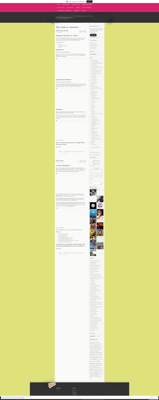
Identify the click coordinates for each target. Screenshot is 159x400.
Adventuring (97, 343)
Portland (101, 367)
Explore (91, 354)
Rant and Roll (93, 301)
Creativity (91, 351)
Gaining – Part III (94, 45)
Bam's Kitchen (93, 263)
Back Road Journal (94, 262)
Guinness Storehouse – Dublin (97, 113)
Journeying (101, 359)
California (95, 347)
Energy (94, 351)
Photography (92, 367)
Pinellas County (97, 367)
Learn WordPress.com (94, 289)
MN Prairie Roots (94, 295)
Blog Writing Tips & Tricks (96, 88)
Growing (92, 357)
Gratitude (100, 355)
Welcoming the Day (62, 30)
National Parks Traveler (95, 296)
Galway (93, 110)
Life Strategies (94, 79)
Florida (93, 355)
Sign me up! (93, 35)
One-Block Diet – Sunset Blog (96, 298)
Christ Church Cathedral (96, 98)
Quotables (78, 7)
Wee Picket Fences (94, 323)
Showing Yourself (94, 44)
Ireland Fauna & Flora (96, 120)
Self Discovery (75, 252)
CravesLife (82, 151)
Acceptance (92, 342)
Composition (94, 74)
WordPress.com (74, 394)
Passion (98, 366)
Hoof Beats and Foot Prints (95, 286)
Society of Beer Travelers (96, 71)
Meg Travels (93, 293)
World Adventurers (94, 329)
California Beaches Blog (95, 268)
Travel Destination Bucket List (96, 318)
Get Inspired (93, 280)
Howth (93, 114)
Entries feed (74, 392)
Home (58, 4)
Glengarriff (93, 111)
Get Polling (93, 281)
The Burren (94, 137)
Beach (93, 345)
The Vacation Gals (94, 314)
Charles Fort (94, 96)
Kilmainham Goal (95, 128)
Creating (98, 349)
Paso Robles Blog (94, 299)
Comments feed (74, 393)
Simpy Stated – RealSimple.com (96, 306)
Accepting (97, 342)
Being (65, 252)
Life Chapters (94, 76)
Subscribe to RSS (51, 385)
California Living (94, 269)
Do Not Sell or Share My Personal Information (97, 399)
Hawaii (91, 359)
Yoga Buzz (92, 330)
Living (74, 151)
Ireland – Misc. (94, 116)
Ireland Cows (94, 117)
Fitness (101, 354)
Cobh (92, 102)
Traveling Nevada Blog (95, 321)
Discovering (60, 160)
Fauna (98, 354)
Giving (97, 355)
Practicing (92, 369)
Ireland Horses (94, 122)
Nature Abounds (70, 7)
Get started (89, 1)
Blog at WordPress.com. (85, 399)
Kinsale (93, 129)
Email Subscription (94, 26)
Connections (91, 349)
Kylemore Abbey (95, 131)
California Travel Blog (95, 271)
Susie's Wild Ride (94, 308)
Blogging (91, 346)
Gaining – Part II (94, 47)
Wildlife (101, 373)
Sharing (102, 370)
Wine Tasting (94, 375)
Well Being (92, 373)
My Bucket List (94, 91)
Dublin (93, 108)
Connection (99, 348)
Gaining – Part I (93, 48)
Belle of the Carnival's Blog (95, 265)
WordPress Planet (94, 326)
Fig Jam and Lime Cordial (95, 274)
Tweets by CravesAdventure (95, 154)
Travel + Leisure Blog (94, 317)
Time (93, 372)
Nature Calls (93, 42)
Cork (92, 104)
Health (94, 359)
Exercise (97, 351)
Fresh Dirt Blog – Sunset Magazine (97, 277)
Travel (95, 372)
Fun (95, 355)
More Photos (92, 165)
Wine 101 (84, 10)
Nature (99, 365)
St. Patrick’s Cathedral (95, 135)
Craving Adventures (95, 147)
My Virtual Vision (60, 7)
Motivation (96, 365)
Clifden (93, 99)
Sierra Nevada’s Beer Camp (96, 70)
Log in (73, 391)
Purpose (98, 369)
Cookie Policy (22, 397)
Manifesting (92, 365)
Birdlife (99, 345)
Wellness (97, 373)
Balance (91, 345)
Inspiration (66, 151)
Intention (70, 151)
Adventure (92, 343)
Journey (97, 359)
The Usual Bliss (93, 312)
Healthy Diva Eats (94, 284)
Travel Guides (76, 10)
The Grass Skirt (93, 309)
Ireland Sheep (94, 125)
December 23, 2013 (82, 31)
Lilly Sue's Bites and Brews (95, 290)
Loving (100, 363)
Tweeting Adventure (95, 152)
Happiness (101, 357)
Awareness (100, 343)
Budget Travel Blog (94, 266)
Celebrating (101, 346)
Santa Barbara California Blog (96, 302)
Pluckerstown (94, 132)
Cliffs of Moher (94, 101)
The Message (94, 80)
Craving (95, 349)
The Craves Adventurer (86, 7)
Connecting (95, 348)
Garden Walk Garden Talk (95, 278)
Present (77, 151)
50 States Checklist (66, 4)
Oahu (93, 366)
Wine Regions (94, 144)
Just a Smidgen (93, 287)
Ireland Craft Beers (95, 119)
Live (72, 151)
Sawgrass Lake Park (96, 370)
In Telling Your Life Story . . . (88, 4)
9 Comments (60, 252)
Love (96, 363)
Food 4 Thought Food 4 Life (96, 275)
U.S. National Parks (95, 61)
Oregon (95, 366)
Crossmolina (94, 105)
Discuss (92, 272)
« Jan (91, 179)
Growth (96, 357)
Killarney (93, 126)
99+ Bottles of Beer (76, 4)
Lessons (95, 361)
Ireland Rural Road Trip (96, 123)
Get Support (93, 283)
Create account (74, 390)
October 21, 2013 (83, 161)
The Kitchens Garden (94, 311)
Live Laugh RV (93, 292)
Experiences (92, 352)
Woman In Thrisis (94, 324)
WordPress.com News (94, 327)
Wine (91, 375)
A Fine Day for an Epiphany (96, 260)
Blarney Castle (94, 95)
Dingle (93, 107)
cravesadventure (60, 32)
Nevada (91, 366)
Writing (97, 375)
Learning (92, 361)
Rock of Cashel (94, 134)
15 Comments (60, 151)
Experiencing (98, 352)
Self (99, 370)
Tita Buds (92, 315)
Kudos (93, 89)
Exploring (95, 354)
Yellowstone (92, 376)
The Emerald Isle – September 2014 (64, 10)
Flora (90, 355)
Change (91, 348)
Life (70, 252)
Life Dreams (94, 77)
